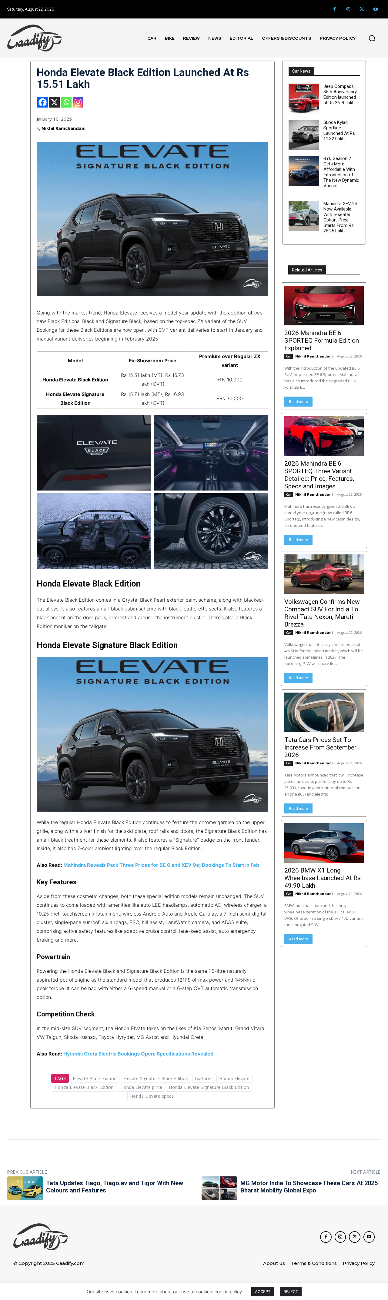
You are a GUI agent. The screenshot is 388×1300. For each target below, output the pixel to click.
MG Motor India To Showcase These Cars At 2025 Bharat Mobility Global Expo (309, 1186)
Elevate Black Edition (95, 1078)
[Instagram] (348, 9)
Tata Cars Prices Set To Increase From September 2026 (320, 747)
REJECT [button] (290, 1291)
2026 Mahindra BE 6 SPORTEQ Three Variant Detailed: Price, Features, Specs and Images (319, 475)
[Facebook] (334, 9)
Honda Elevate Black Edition (84, 1087)
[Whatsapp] (66, 102)
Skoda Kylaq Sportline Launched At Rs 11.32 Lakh (339, 130)
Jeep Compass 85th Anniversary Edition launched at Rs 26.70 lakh (340, 94)
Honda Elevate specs (152, 1096)
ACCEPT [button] (262, 1291)
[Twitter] (361, 9)
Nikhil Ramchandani (63, 128)
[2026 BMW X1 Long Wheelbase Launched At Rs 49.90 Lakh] (324, 843)
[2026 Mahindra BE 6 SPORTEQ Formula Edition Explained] (324, 305)
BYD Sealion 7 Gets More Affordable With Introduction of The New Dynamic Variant (341, 172)
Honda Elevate (234, 1078)
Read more (298, 401)
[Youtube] (375, 9)
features (203, 1078)
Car (288, 356)
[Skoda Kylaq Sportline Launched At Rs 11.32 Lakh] (304, 135)
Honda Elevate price (141, 1087)
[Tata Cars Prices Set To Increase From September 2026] (324, 712)
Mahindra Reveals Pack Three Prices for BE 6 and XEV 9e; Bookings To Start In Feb (161, 865)
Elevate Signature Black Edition (156, 1078)
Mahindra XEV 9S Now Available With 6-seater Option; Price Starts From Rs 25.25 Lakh (340, 217)
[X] (54, 102)
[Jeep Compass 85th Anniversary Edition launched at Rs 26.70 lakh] (304, 99)
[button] (372, 38)
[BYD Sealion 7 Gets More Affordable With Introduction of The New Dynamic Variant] (304, 171)
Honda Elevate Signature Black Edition (209, 1087)
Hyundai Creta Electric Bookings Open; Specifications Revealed (138, 1054)
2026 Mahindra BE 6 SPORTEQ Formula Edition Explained (321, 340)
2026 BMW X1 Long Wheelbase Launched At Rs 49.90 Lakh (322, 878)
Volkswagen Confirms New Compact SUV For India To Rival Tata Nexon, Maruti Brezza (322, 613)
